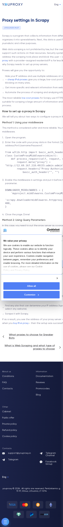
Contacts (7, 389)
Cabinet (6, 411)
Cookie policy (9, 436)
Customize (29, 294)
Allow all (31, 286)
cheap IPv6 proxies (17, 80)
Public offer (8, 418)
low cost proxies (30, 98)
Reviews (40, 382)
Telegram (13, 460)
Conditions (8, 376)
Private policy (9, 424)
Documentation (44, 376)
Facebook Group (51, 463)
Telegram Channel (51, 454)
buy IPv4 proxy (21, 323)
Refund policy (9, 430)
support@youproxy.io (19, 453)
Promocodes (43, 389)
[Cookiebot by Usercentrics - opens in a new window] (47, 230)
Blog (38, 395)
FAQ (4, 382)
